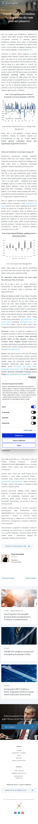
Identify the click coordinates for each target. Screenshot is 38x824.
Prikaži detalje (28, 430)
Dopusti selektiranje (19, 440)
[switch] (33, 412)
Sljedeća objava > (31, 578)
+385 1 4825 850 (19, 770)
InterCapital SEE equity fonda (25, 366)
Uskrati (19, 445)
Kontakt (19, 758)
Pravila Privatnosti (19, 760)
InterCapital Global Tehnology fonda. (18, 374)
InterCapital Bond (13, 349)
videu (31, 50)
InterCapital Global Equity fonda (12, 369)
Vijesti (19, 755)
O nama (19, 750)
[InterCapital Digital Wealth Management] (9, 3)
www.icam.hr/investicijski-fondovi (12, 481)
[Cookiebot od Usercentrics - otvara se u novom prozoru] (28, 377)
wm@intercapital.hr (19, 773)
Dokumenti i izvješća (19, 753)
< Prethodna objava (7, 578)
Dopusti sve (19, 435)
